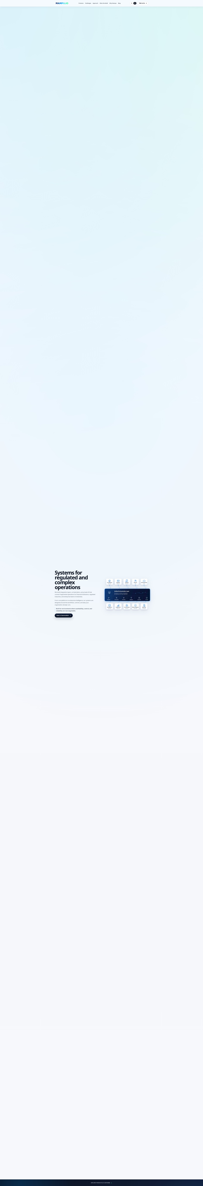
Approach (95, 3)
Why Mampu (112, 3)
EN (135, 3)
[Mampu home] (62, 3)
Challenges (88, 3)
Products (81, 3)
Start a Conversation (63, 615)
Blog (119, 3)
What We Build (104, 3)
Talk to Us (142, 3)
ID (131, 3)
